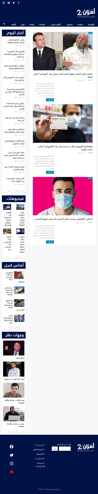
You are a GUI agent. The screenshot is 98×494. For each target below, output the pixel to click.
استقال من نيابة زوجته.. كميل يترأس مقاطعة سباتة (14, 130)
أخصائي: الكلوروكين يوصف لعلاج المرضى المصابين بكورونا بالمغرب (64, 219)
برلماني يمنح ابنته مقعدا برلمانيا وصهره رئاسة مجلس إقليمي (14, 105)
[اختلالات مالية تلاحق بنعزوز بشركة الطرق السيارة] (20, 231)
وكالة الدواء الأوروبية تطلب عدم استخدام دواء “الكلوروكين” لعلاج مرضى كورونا (65, 147)
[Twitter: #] (11, 455)
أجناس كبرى (56, 24)
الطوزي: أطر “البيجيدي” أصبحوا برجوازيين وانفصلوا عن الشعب (14, 53)
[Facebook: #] (11, 446)
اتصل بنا (39, 458)
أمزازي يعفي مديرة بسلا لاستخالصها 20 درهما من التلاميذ (14, 91)
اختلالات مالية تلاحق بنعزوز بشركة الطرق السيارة (14, 67)
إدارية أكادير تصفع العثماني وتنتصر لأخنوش (14, 142)
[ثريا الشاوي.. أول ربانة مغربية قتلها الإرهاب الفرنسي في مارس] (19, 303)
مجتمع (70, 24)
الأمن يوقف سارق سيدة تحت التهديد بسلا (15, 179)
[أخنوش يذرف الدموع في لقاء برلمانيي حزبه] (7, 231)
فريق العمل (38, 449)
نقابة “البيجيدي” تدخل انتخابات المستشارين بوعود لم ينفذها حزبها (14, 155)
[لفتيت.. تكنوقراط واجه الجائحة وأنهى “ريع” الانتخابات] (19, 318)
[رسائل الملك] (13, 348)
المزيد (13, 24)
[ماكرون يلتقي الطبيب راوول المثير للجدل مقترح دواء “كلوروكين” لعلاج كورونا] (63, 51)
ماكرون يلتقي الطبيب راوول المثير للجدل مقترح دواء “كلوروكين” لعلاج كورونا (63, 75)
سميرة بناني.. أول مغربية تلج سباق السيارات (8, 291)
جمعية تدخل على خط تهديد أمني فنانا (14, 119)
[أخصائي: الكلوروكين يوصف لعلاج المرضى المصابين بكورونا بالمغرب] (63, 196)
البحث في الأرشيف (64, 444)
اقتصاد (42, 24)
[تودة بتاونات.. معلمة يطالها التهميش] (13, 390)
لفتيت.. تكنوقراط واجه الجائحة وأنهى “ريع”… (8, 319)
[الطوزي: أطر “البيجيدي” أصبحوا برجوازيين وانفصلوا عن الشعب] (7, 207)
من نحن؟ (39, 444)
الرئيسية (91, 24)
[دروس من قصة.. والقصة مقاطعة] (13, 413)
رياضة (32, 24)
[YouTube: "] (11, 472)
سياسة (80, 24)
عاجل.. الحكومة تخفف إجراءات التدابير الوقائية (16, 41)
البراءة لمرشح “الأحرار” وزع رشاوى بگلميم (14, 168)
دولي (23, 24)
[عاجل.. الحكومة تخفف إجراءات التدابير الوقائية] (20, 207)
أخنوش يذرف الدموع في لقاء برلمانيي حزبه (13, 78)
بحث (54, 448)
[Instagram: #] (11, 463)
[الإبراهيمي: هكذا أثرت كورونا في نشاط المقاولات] (19, 275)
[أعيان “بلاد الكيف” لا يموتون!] (13, 369)
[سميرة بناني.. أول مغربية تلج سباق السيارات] (19, 290)
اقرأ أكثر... (50, 99)
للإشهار (40, 454)
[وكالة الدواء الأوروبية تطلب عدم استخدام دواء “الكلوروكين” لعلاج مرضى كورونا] (63, 123)
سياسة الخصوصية (40, 464)
